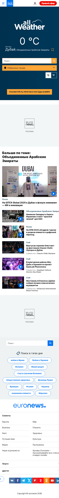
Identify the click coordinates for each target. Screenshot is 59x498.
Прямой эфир (48, 3)
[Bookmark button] (52, 49)
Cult (28, 242)
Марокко (43, 393)
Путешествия (8, 439)
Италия (29, 386)
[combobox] (29, 61)
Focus (5, 199)
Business (6, 427)
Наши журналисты (11, 450)
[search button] (54, 61)
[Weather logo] (29, 25)
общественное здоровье (18, 380)
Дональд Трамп (45, 380)
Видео (5, 445)
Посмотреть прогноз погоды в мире (29, 92)
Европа (5, 422)
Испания (19, 367)
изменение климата (21, 393)
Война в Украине (40, 360)
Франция (14, 386)
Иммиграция (37, 367)
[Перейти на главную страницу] (10, 3)
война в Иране (17, 360)
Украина (45, 386)
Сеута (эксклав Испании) (29, 373)
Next (4, 433)
